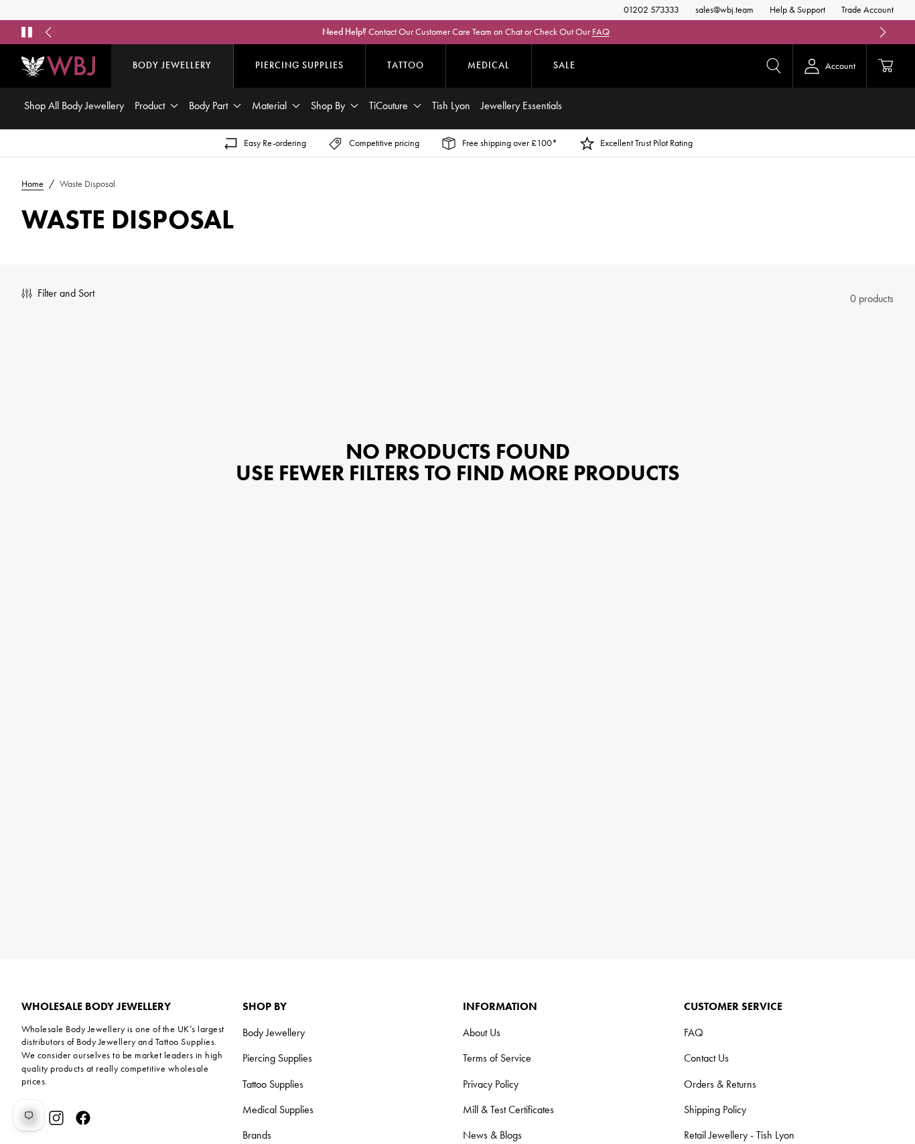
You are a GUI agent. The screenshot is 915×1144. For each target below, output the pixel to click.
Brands (256, 1135)
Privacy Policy (490, 1084)
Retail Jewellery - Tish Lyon (739, 1135)
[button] (774, 66)
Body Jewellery (172, 65)
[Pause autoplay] (26, 32)
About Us (481, 1032)
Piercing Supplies (299, 65)
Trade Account (867, 9)
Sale (564, 65)
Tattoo (405, 65)
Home (32, 184)
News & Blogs (492, 1135)
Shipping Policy (715, 1109)
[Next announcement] (883, 32)
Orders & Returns (720, 1084)
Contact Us (706, 1058)
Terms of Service (497, 1058)
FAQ (601, 32)
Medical (489, 65)
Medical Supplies (277, 1109)
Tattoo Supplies (272, 1084)
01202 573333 (651, 9)
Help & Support (797, 9)
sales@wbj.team (724, 9)
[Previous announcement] (48, 32)
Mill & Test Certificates (508, 1109)
